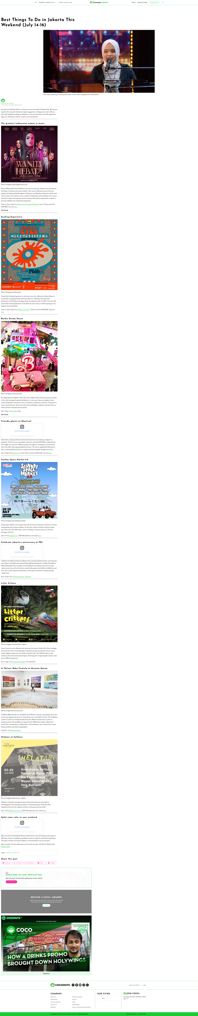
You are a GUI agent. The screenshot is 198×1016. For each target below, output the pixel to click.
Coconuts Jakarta (8, 103)
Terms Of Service (131, 1014)
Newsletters (142, 2)
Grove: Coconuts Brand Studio (81, 1007)
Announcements (55, 1002)
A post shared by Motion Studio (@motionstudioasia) (22, 831)
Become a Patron (134, 985)
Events (74, 999)
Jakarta (9, 852)
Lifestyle (15, 852)
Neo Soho (14, 411)
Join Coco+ (154, 2)
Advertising (54, 999)
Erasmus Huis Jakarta (18, 662)
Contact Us (54, 1004)
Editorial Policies (77, 997)
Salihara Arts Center (15, 810)
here (15, 207)
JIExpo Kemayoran (18, 576)
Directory (53, 1007)
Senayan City (16, 453)
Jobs (73, 1002)
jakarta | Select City (47, 2)
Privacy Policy (142, 1014)
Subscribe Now (11, 881)
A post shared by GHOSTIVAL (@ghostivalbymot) (22, 435)
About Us (53, 997)
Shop (133, 2)
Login (163, 2)
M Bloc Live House (23, 309)
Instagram (28, 576)
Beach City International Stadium (28, 204)
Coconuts (100, 2)
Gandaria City (13, 535)
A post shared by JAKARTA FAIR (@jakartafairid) (22, 557)
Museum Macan (15, 730)
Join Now (46, 905)
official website (5, 846)
